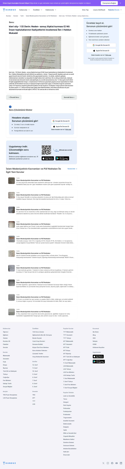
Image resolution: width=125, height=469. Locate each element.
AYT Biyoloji (67, 353)
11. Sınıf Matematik (69, 363)
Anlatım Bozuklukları (69, 448)
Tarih (22, 16)
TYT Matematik (68, 332)
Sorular (15, 16)
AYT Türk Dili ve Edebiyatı (71, 356)
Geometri (6, 358)
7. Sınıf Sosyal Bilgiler (70, 387)
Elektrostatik (67, 424)
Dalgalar (66, 427)
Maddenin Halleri (68, 439)
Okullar (5, 338)
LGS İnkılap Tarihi (69, 375)
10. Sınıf (35, 371)
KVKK (94, 344)
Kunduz (8, 16)
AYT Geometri (67, 344)
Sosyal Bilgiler (7, 386)
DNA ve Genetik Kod (69, 433)
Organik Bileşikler (69, 436)
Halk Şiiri (66, 451)
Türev (65, 399)
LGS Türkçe (67, 369)
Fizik (4, 362)
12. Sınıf (35, 365)
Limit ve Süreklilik (69, 396)
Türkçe (5, 374)
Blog (94, 335)
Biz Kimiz (96, 332)
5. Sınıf (34, 386)
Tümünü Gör (71, 169)
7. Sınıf (34, 380)
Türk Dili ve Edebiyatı (10, 371)
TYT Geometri (67, 335)
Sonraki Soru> (69, 97)
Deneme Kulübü (37, 344)
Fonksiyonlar (67, 411)
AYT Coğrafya (67, 360)
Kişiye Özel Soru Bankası (40, 347)
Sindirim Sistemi (68, 442)
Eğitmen (5, 335)
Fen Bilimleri (7, 380)
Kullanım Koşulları (108, 58)
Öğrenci (5, 332)
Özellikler (36, 10)
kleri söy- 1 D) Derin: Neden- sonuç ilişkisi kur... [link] (74, 16)
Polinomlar (66, 408)
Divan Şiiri (66, 455)
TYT (33, 401)
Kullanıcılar (23, 10)
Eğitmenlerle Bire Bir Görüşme (42, 335)
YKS (33, 395)
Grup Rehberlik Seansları (40, 356)
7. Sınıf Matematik (69, 378)
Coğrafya (6, 377)
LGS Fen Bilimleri (68, 372)
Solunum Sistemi (68, 445)
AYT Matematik (68, 341)
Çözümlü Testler (37, 353)
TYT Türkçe (67, 338)
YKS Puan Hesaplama (10, 395)
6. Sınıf (34, 383)
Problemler (66, 414)
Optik (65, 430)
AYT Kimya (66, 350)
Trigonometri (67, 417)
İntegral (65, 402)
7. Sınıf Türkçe (68, 381)
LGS (33, 404)
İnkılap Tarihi (7, 383)
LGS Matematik (68, 366)
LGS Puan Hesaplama (10, 398)
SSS (94, 338)
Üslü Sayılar (67, 405)
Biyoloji (5, 368)
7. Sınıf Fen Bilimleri (69, 384)
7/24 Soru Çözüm (38, 332)
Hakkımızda (49, 10)
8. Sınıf (34, 377)
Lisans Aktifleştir (99, 10)
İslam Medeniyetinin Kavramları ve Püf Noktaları (41, 16)
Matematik (6, 355)
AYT (33, 398)
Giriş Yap (85, 10)
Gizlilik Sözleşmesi (95, 60)
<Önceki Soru (14, 97)
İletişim (95, 341)
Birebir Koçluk (37, 338)
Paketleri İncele (113, 10)
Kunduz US (6, 341)
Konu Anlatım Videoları (39, 350)
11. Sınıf (34, 368)
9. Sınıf (34, 374)
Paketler (5, 344)
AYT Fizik (66, 347)
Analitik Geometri (68, 420)
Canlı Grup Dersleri (38, 341)
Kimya (5, 365)
